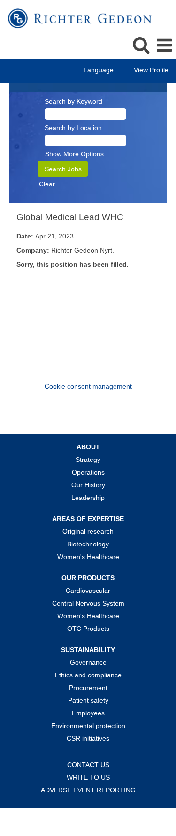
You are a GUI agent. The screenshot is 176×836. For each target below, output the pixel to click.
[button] (164, 45)
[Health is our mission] (76, 18)
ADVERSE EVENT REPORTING (88, 790)
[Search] (141, 45)
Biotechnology (88, 544)
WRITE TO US (88, 777)
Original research (88, 531)
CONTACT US (88, 764)
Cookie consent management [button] (88, 386)
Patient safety (88, 700)
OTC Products (88, 628)
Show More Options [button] (74, 154)
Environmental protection (88, 725)
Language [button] (99, 70)
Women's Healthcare (88, 556)
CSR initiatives (88, 738)
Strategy (88, 459)
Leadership (88, 497)
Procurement (88, 687)
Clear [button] (47, 184)
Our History (88, 485)
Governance (88, 662)
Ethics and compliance (88, 675)
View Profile (151, 70)
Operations (88, 472)
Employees (88, 713)
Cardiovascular (88, 590)
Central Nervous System (88, 603)
